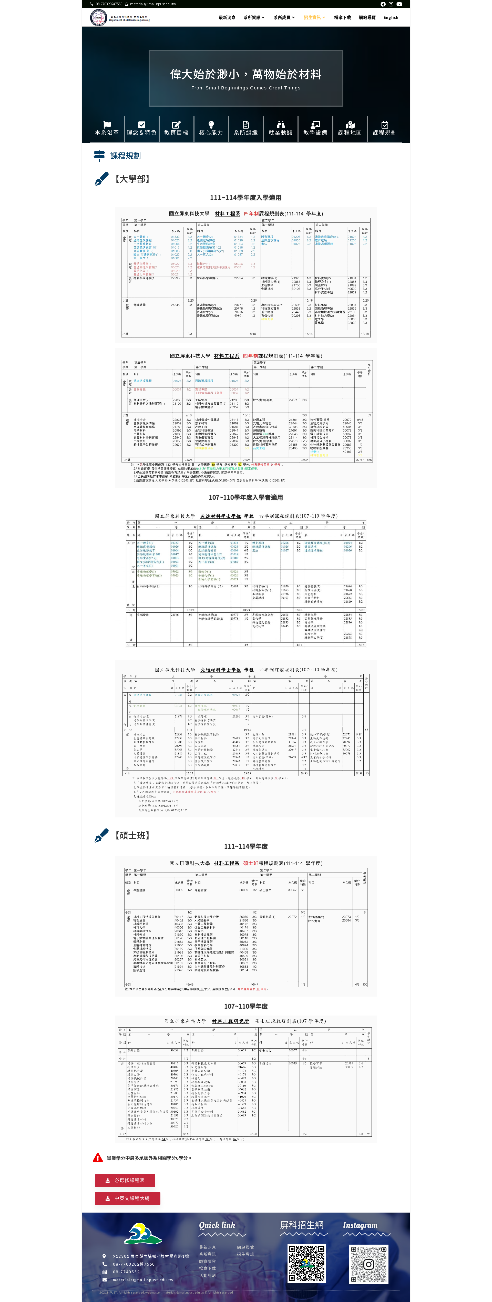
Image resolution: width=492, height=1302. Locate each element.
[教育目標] (176, 125)
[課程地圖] (350, 125)
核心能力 (211, 132)
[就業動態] (281, 125)
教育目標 (176, 132)
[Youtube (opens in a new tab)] (398, 4)
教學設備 (315, 132)
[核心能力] (211, 125)
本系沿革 (107, 132)
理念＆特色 (142, 132)
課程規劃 (385, 132)
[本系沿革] (107, 125)
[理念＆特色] (142, 125)
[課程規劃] (385, 125)
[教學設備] (315, 125)
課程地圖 (350, 132)
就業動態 (281, 132)
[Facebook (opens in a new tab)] (383, 4)
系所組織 (246, 132)
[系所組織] (246, 125)
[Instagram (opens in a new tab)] (391, 4)
